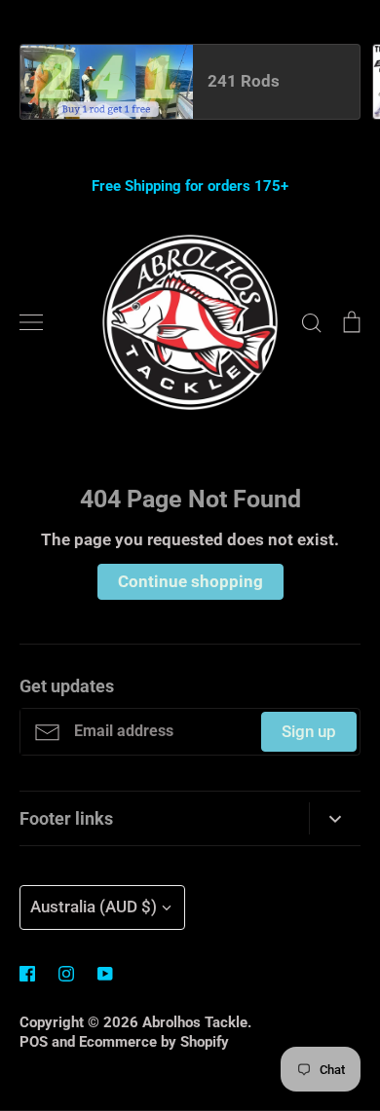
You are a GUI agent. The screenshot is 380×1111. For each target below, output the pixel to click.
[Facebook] (27, 973)
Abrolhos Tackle (194, 1022)
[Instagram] (66, 973)
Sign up (309, 731)
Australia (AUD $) (93, 906)
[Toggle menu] (31, 322)
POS (33, 1042)
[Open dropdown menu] (335, 818)
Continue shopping (190, 581)
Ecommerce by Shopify (154, 1042)
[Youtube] (105, 973)
